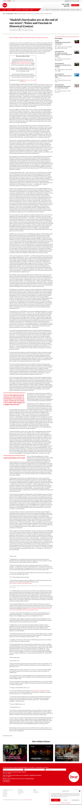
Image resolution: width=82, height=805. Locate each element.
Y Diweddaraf (17, 9)
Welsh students (58, 48)
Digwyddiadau (25, 9)
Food (10, 30)
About (47, 9)
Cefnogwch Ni (75, 5)
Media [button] (31, 9)
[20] (51, 400)
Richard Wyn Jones (26, 30)
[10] (9, 612)
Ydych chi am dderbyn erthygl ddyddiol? (14, 772)
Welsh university (64, 48)
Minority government (62, 58)
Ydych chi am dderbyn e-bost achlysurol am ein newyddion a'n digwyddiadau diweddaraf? (22, 775)
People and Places (65, 9)
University (67, 46)
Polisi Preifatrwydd (30, 778)
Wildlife (59, 70)
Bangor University (61, 46)
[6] (49, 136)
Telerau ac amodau (28, 799)
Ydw (10, 773)
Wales (32, 30)
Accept (55, 800)
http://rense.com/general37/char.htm (42, 690)
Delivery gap (60, 90)
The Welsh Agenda (9, 13)
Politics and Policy (54, 9)
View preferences (75, 800)
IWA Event (14, 30)
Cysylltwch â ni (36, 792)
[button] (79, 791)
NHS (62, 80)
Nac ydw (6, 773)
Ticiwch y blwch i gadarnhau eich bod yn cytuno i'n (19, 778)
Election (59, 80)
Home (4, 13)
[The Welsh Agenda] (65, 5)
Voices (77, 9)
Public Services (21, 792)
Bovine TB (68, 69)
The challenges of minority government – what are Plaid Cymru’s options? (63, 54)
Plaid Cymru (19, 30)
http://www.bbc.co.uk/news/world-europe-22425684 (20, 583)
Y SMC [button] (4, 9)
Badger (59, 69)
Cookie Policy (63, 802)
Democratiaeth (20, 791)
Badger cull (63, 69)
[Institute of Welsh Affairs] (5, 5)
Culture (73, 9)
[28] (9, 717)
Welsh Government (58, 60)
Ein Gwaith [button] (10, 9)
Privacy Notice (67, 802)
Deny (66, 800)
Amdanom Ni (35, 791)
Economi (19, 793)
